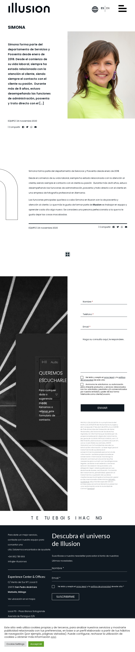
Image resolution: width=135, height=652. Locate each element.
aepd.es (91, 489)
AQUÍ (53, 637)
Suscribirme (65, 596)
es (102, 8)
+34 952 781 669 (16, 556)
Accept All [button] (36, 644)
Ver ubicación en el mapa (21, 598)
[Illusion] (29, 7)
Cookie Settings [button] (15, 644)
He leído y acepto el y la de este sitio (103, 378)
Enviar (102, 407)
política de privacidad (101, 586)
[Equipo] (67, 254)
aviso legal (109, 377)
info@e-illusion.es (17, 561)
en (108, 8)
